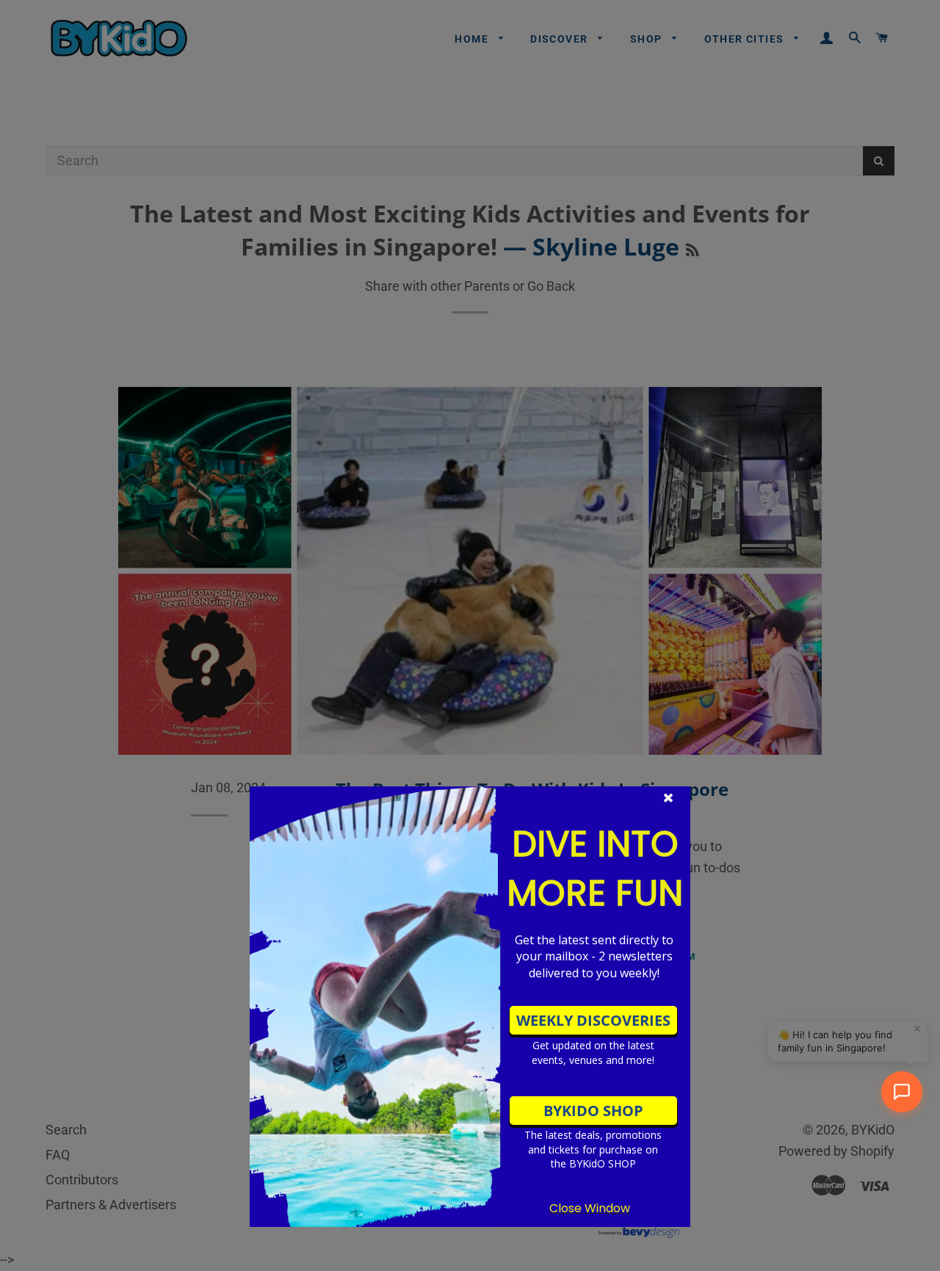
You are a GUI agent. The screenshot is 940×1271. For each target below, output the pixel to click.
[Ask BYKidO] (901, 1091)
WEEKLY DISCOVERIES (593, 1020)
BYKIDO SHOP (593, 1110)
